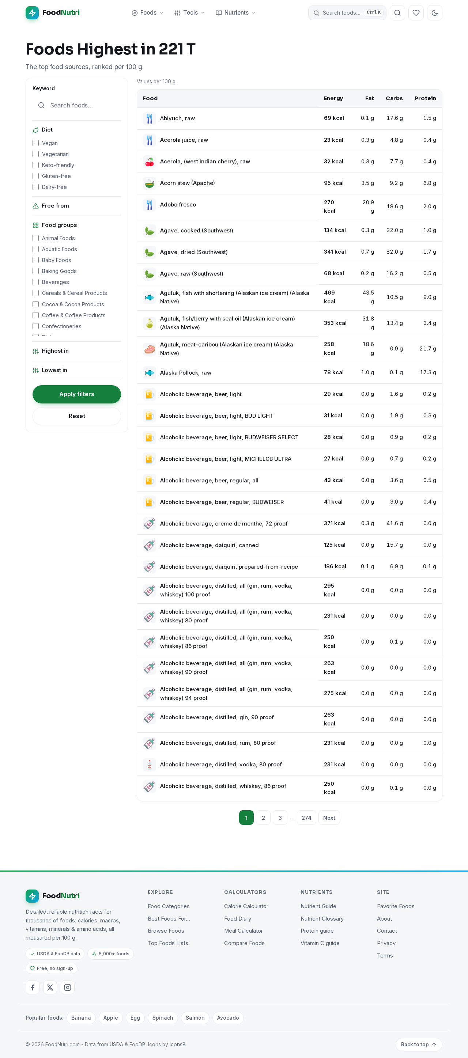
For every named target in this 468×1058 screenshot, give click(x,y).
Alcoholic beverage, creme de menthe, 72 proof (224, 523)
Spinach (162, 1018)
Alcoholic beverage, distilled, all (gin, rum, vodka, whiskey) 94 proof (226, 693)
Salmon (195, 1018)
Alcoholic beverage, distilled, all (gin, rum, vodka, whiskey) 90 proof (226, 667)
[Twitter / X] (50, 987)
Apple (110, 1018)
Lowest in (54, 370)
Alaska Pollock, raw (185, 372)
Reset (77, 416)
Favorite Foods (396, 906)
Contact (387, 931)
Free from (55, 205)
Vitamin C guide (320, 943)
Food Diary (237, 918)
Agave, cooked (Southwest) (196, 230)
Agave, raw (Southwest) (191, 273)
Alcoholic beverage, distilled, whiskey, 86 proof (223, 786)
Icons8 (178, 1044)
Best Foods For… (169, 918)
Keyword (44, 88)
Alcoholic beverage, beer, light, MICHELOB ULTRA (225, 459)
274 (307, 818)
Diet (47, 129)
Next (329, 818)
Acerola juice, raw (184, 140)
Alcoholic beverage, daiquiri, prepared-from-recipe (229, 567)
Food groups (59, 225)
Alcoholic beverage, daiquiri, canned (209, 545)
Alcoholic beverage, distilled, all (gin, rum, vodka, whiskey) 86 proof (226, 642)
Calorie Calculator (246, 906)
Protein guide (317, 931)
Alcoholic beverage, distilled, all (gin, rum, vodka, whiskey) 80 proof (226, 616)
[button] (347, 12)
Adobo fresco (178, 204)
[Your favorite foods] (416, 12)
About (384, 918)
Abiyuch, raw (177, 118)
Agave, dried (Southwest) (194, 252)
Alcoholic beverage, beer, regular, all (209, 480)
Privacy (386, 943)
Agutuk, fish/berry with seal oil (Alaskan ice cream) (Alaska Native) (227, 323)
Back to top (415, 1044)
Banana (81, 1018)
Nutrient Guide (318, 906)
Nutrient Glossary (322, 918)
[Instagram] (68, 987)
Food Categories (169, 906)
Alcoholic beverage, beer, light (201, 394)
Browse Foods (166, 931)
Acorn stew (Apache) (187, 183)
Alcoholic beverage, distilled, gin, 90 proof (217, 717)
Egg (135, 1018)
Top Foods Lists (168, 943)
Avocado (228, 1018)
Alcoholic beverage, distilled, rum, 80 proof (218, 743)
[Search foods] (397, 12)
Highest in (55, 351)
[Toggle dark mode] (434, 12)
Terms (385, 955)
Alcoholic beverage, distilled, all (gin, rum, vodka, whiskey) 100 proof (226, 590)
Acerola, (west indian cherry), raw (205, 161)
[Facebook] (32, 987)
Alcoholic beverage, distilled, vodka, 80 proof (221, 764)
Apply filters (76, 394)
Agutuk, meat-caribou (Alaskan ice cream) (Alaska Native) (226, 349)
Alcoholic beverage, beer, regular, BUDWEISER (222, 502)
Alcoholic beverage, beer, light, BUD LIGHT (216, 416)
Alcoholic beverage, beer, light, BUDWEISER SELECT (229, 437)
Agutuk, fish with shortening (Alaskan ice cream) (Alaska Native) (234, 297)
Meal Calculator (243, 931)
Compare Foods (244, 943)
